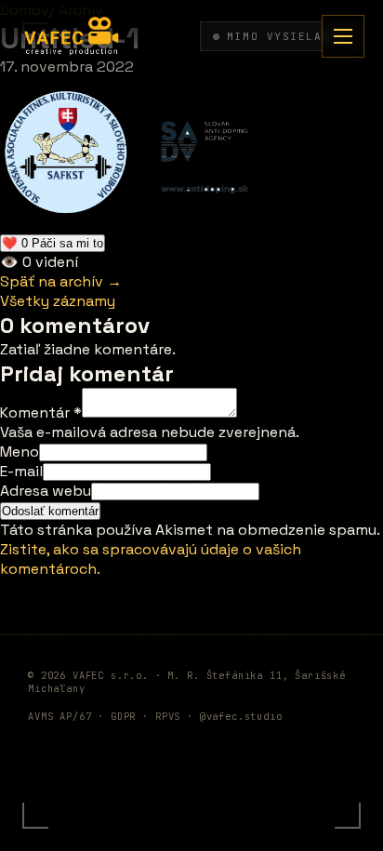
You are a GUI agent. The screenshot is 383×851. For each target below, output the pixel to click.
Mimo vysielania (286, 36)
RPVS (167, 716)
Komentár (41, 412)
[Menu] (343, 36)
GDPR (123, 716)
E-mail (21, 471)
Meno (19, 451)
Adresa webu (45, 490)
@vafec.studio (241, 716)
